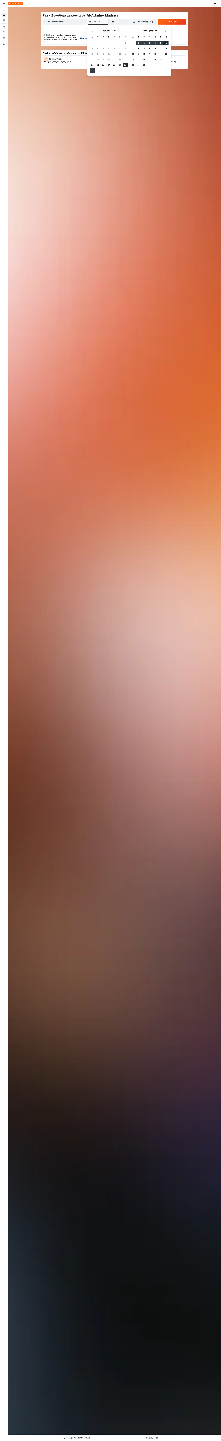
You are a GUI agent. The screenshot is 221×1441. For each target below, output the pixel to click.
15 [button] (120, 54)
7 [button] (114, 48)
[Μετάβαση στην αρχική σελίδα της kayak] (15, 3)
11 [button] (97, 54)
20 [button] (109, 59)
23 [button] (125, 59)
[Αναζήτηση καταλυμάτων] (4, 15)
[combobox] (67, 21)
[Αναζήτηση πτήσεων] (4, 10)
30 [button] (125, 65)
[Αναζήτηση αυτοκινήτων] (4, 20)
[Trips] (4, 38)
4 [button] (97, 48)
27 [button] (109, 65)
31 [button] (92, 70)
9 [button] (125, 48)
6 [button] (108, 48)
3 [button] (92, 48)
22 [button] (120, 59)
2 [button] (125, 43)
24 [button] (92, 65)
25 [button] (98, 65)
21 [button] (114, 59)
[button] (3, 3)
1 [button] (119, 43)
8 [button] (119, 48)
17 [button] (92, 59)
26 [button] (103, 65)
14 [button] (114, 54)
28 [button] (114, 65)
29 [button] (120, 65)
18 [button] (98, 59)
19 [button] (103, 59)
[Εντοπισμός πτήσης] (4, 31)
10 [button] (92, 54)
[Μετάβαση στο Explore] (4, 26)
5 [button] (103, 48)
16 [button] (125, 54)
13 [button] (109, 54)
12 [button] (103, 54)
